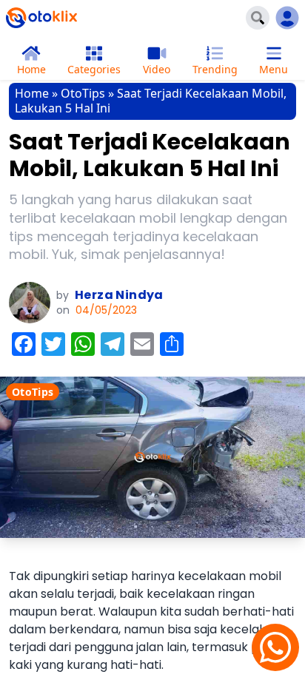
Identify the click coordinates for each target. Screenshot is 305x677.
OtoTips (83, 93)
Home (32, 93)
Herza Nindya (119, 294)
